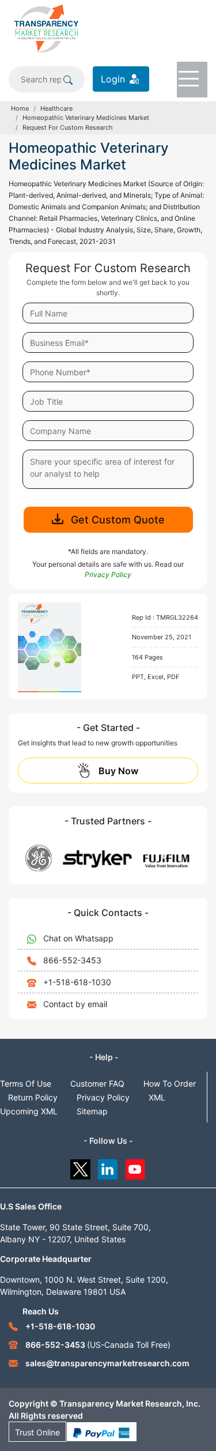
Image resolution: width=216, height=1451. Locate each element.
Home (20, 108)
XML (157, 1097)
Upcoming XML (29, 1111)
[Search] (68, 78)
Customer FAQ (97, 1083)
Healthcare (56, 108)
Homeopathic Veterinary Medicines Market (85, 118)
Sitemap (92, 1111)
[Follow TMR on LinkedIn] (108, 1166)
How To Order (169, 1083)
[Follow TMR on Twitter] (80, 1166)
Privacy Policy (103, 1097)
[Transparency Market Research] (46, 27)
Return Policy (33, 1097)
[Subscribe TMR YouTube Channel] (135, 1166)
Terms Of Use (25, 1083)
